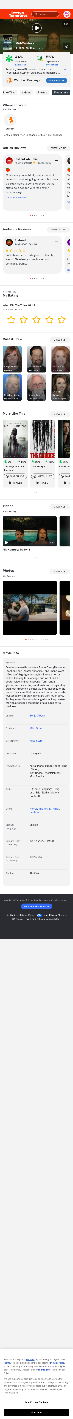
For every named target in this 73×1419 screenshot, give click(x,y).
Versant (30, 1359)
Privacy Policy (57, 1363)
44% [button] (19, 57)
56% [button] (50, 57)
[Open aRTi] (67, 14)
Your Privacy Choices (55, 915)
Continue (36, 1412)
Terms (7, 1363)
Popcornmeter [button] (52, 62)
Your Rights (44, 1370)
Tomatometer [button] (21, 62)
